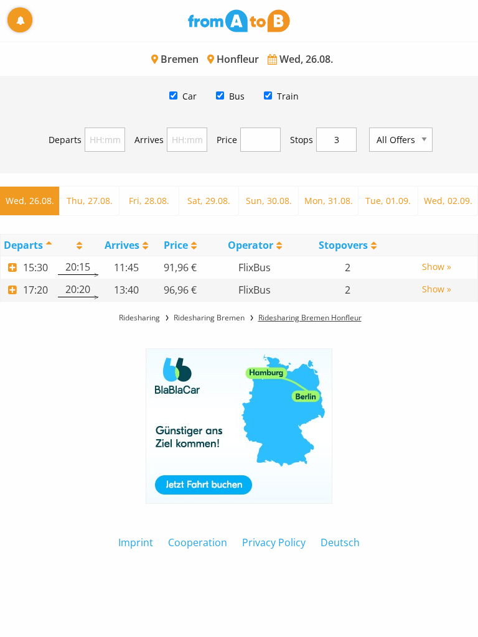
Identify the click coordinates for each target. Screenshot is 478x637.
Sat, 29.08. (208, 201)
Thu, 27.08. (90, 201)
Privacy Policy (274, 542)
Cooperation (197, 542)
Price (227, 140)
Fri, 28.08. (149, 201)
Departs (65, 140)
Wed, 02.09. (448, 201)
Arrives (149, 140)
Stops (301, 140)
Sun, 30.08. (269, 201)
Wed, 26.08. (30, 201)
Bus (237, 96)
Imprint (135, 542)
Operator (250, 245)
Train (288, 96)
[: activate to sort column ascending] (78, 245)
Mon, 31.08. (328, 201)
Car (189, 96)
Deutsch (340, 542)
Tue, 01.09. (388, 201)
